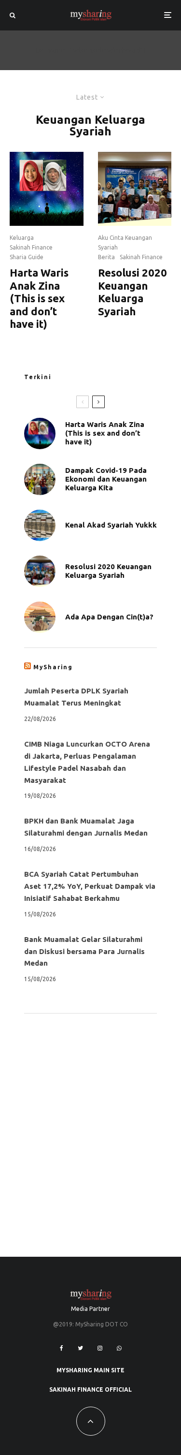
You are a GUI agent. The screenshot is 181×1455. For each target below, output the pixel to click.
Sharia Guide (26, 257)
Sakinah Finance (31, 247)
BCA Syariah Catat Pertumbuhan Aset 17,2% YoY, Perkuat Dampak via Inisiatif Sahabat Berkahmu (89, 886)
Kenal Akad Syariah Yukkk (111, 525)
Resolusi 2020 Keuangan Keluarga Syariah (132, 291)
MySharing (53, 667)
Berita (106, 257)
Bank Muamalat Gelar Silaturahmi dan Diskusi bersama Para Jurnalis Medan (84, 951)
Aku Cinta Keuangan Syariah (125, 242)
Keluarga (22, 238)
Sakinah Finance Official (90, 1389)
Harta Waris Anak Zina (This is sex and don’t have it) (39, 298)
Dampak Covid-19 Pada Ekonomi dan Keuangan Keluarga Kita (106, 479)
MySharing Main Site (90, 1370)
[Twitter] (80, 1348)
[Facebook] (61, 1348)
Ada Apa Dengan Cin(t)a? (109, 617)
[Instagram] (100, 1348)
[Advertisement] (90, 1118)
